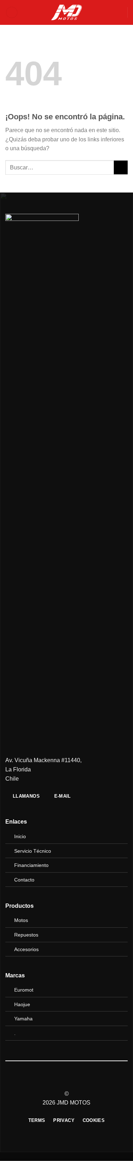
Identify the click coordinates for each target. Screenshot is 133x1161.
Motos (21, 920)
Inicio (20, 836)
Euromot (23, 990)
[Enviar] (121, 167)
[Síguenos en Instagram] (66, 1081)
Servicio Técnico (32, 851)
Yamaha (23, 1018)
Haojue (22, 1004)
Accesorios (26, 949)
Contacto (24, 880)
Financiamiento (31, 865)
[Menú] (11, 12)
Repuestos (26, 935)
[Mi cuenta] (118, 12)
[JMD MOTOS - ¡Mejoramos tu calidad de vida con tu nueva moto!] (66, 12)
